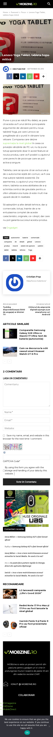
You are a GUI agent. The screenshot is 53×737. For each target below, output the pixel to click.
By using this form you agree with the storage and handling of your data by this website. (26, 470)
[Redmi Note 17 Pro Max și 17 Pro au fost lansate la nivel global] (10, 609)
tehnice (22, 250)
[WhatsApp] (30, 76)
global (29, 242)
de (16, 242)
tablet (6, 250)
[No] (49, 726)
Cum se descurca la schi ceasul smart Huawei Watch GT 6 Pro (33, 351)
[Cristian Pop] (6, 69)
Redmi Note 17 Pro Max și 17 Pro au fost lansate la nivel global (34, 608)
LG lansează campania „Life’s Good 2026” (32, 592)
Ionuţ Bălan (10, 536)
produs (7, 246)
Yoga (30, 250)
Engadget (12, 227)
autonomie (15, 237)
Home (5, 12)
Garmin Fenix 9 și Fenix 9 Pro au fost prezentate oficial (33, 624)
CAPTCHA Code (11, 461)
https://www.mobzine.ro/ (36, 281)
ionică (7, 572)
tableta (14, 250)
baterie (25, 237)
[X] (16, 76)
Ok (27, 732)
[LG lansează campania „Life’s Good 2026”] (10, 594)
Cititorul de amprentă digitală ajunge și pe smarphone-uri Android (39, 311)
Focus (23, 12)
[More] (43, 76)
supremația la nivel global (17, 143)
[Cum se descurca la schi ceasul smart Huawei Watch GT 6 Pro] (10, 352)
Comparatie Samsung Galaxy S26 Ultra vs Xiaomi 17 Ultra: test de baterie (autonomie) (33, 334)
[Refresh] (4, 453)
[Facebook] (9, 76)
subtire (40, 246)
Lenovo (38, 242)
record (15, 246)
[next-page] (9, 361)
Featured (14, 12)
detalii (22, 242)
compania (8, 242)
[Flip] (36, 76)
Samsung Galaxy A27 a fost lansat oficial (30, 546)
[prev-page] (5, 361)
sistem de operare (28, 246)
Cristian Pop (19, 69)
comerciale (35, 237)
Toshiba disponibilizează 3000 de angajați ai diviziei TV (14, 311)
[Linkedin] (23, 76)
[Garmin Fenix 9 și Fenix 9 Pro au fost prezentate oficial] (10, 624)
